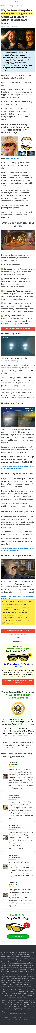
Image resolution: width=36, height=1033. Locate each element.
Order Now (17, 936)
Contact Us (25, 1019)
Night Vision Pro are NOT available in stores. (18, 665)
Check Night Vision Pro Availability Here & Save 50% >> (18, 682)
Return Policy (16, 1019)
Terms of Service (23, 1017)
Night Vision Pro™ (16, 365)
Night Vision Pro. (13, 158)
